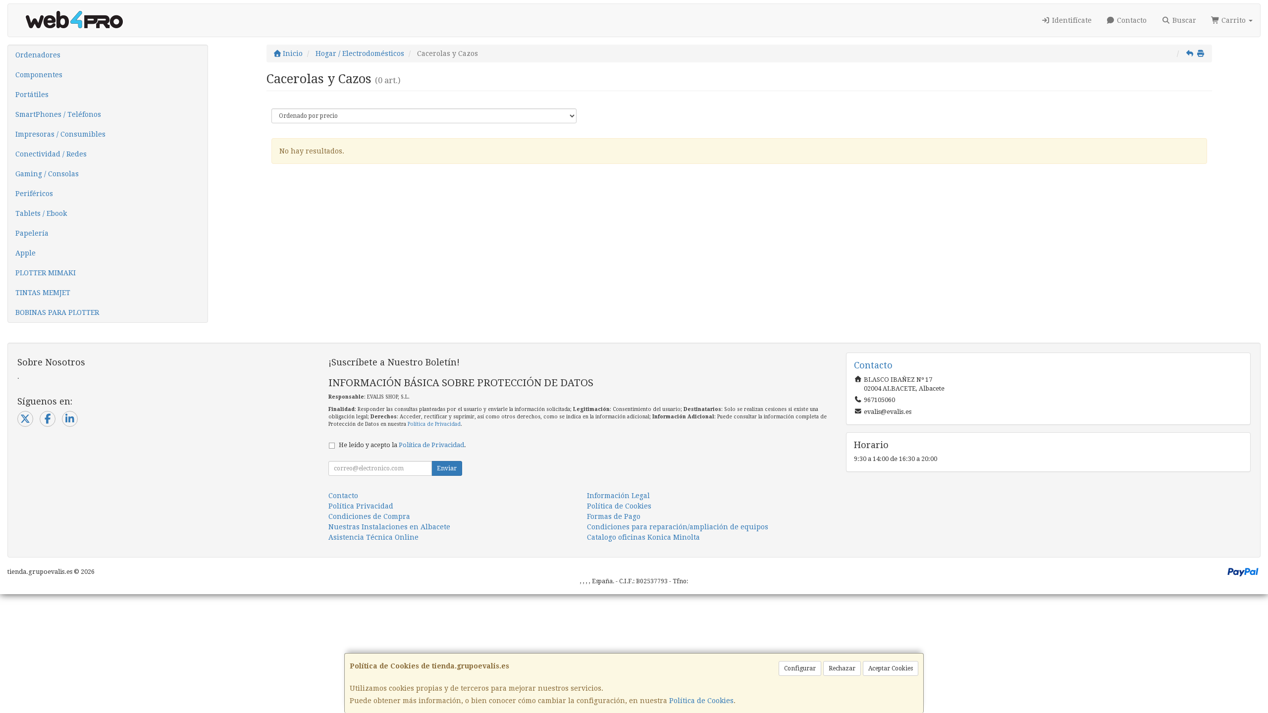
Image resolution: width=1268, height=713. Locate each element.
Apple (25, 253)
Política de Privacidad (434, 424)
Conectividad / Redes (51, 154)
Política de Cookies (701, 701)
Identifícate (1071, 20)
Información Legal (618, 496)
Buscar (1183, 20)
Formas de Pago (613, 516)
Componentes (38, 75)
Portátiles (32, 95)
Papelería (32, 233)
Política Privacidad (360, 506)
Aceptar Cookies (890, 668)
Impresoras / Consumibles (60, 134)
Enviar (447, 468)
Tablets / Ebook (41, 213)
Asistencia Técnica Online (373, 537)
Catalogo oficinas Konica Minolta (643, 537)
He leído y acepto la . (402, 445)
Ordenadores (37, 55)
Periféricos (34, 194)
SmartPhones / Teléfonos (58, 114)
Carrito (1233, 20)
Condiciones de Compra (369, 516)
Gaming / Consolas (47, 174)
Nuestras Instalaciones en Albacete (389, 527)
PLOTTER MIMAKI (45, 273)
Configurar (800, 668)
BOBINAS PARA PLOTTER (57, 312)
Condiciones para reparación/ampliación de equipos (677, 527)
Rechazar (842, 668)
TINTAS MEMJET (42, 293)
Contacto (1131, 20)
